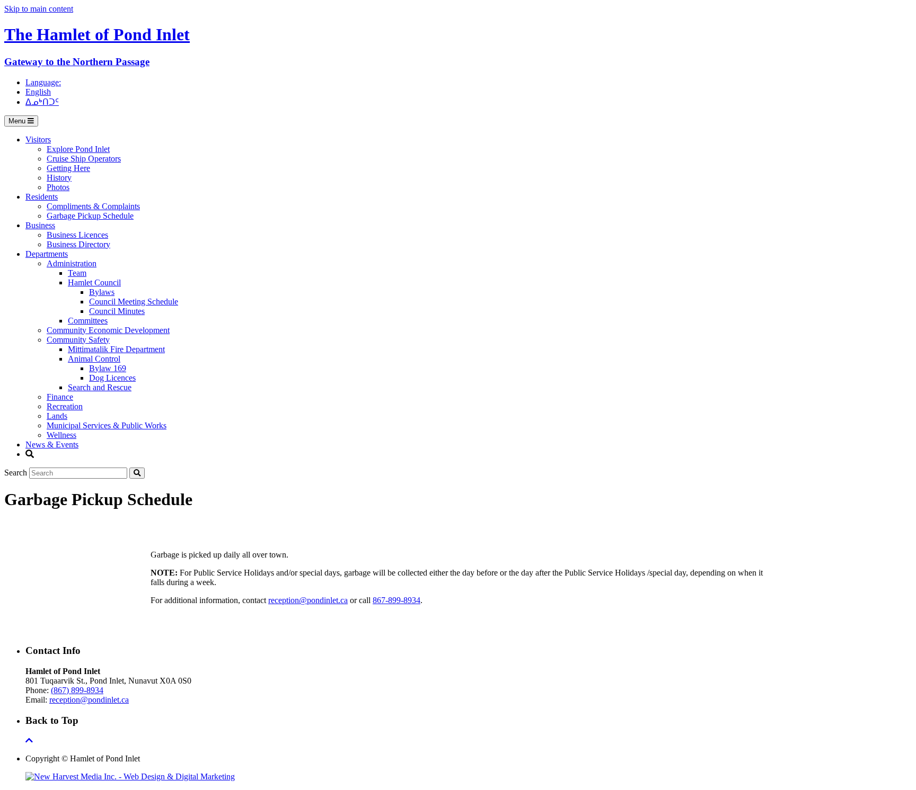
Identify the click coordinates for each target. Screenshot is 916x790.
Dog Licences (112, 377)
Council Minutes (117, 311)
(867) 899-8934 (77, 690)
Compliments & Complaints (93, 206)
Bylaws (101, 292)
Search (15, 472)
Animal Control (94, 358)
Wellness (61, 434)
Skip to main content (38, 8)
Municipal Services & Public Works (106, 425)
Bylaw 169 (107, 368)
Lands (57, 415)
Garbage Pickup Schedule (90, 215)
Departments (46, 253)
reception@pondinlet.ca (308, 600)
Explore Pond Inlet (78, 149)
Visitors (38, 139)
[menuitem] (38, 91)
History (59, 177)
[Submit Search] (137, 473)
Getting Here (68, 168)
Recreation (65, 406)
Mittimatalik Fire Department (116, 349)
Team (77, 272)
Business (40, 225)
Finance (60, 396)
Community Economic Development (108, 330)
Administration (71, 263)
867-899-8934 (396, 600)
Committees (88, 320)
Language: (43, 82)
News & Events (51, 444)
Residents (41, 196)
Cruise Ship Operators (84, 158)
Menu (18, 121)
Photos (58, 187)
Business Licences (77, 234)
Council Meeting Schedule (133, 301)
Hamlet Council (94, 282)
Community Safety (78, 339)
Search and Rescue (99, 387)
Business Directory (78, 244)
